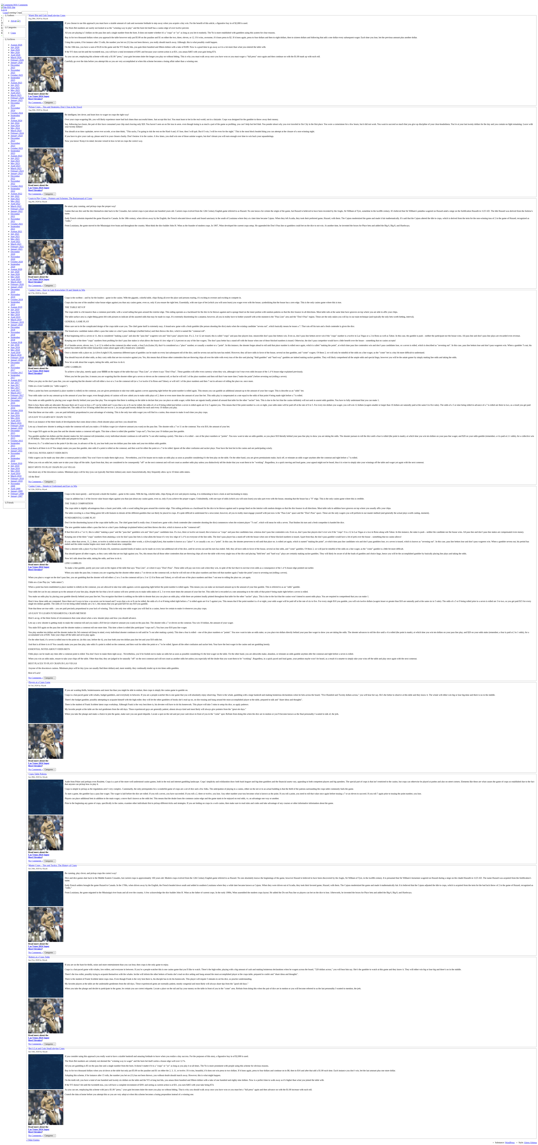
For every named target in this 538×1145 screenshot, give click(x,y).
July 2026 (15, 47)
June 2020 (15, 274)
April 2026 (15, 55)
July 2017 (15, 383)
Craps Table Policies (38, 774)
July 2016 (15, 413)
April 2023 (15, 166)
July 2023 (15, 158)
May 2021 (15, 239)
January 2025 (17, 100)
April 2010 (15, 473)
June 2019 (15, 312)
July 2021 (15, 234)
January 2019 (17, 325)
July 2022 (15, 196)
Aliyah (14, 21)
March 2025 (16, 95)
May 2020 (15, 277)
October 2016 (17, 410)
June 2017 (15, 385)
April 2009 (15, 488)
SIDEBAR (2, 25)
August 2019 (16, 307)
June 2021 (15, 236)
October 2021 (17, 224)
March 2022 (16, 206)
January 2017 (17, 398)
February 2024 (17, 133)
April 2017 (15, 390)
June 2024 (15, 125)
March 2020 (16, 282)
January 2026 (17, 62)
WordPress (510, 1142)
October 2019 (17, 299)
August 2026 (16, 45)
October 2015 (17, 441)
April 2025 (15, 93)
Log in (4, 10)
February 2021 (17, 246)
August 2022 (16, 193)
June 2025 (15, 88)
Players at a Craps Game (39, 682)
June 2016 (15, 415)
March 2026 (16, 57)
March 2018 (16, 355)
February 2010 (17, 478)
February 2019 (17, 322)
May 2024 (15, 128)
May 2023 (15, 163)
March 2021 (16, 244)
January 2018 (17, 360)
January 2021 (17, 249)
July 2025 (15, 85)
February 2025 (17, 98)
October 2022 (17, 186)
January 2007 (17, 496)
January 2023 (17, 173)
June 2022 (15, 198)
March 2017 (16, 393)
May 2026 (15, 52)
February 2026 (17, 60)
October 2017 (17, 372)
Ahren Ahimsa (530, 1142)
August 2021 (16, 231)
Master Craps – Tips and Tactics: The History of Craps (53, 865)
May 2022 (15, 201)
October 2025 (17, 75)
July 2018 (15, 345)
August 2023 (16, 156)
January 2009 (17, 491)
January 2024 (17, 135)
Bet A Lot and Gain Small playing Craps (46, 1048)
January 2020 (17, 287)
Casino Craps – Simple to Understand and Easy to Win (53, 486)
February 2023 (17, 171)
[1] (19, 21)
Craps (5, 12)
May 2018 (15, 350)
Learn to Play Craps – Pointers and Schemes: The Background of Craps (60, 198)
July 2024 (15, 123)
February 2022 (17, 209)
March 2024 (16, 130)
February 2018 (17, 357)
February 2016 (17, 425)
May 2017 (15, 388)
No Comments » (35, 102)
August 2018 (16, 342)
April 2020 (15, 279)
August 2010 (16, 463)
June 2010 (15, 468)
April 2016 (15, 420)
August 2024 (16, 120)
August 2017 (16, 380)
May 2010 (15, 471)
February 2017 (17, 395)
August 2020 (16, 269)
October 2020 (17, 262)
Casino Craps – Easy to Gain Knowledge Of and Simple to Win (57, 290)
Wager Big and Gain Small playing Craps (47, 15)
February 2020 (17, 284)
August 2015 (16, 448)
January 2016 (17, 428)
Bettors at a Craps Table (39, 957)
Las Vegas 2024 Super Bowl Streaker (38, 97)
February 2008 (17, 493)
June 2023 (15, 161)
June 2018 (15, 347)
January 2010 (17, 481)
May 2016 (15, 418)
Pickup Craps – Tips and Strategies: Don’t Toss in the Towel (55, 107)
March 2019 (16, 319)
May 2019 (15, 314)
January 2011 (16, 451)
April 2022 (15, 204)
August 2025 (16, 83)
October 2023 (17, 148)
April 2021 (15, 241)
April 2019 (15, 317)
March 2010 (16, 476)
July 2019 (15, 309)
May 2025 (15, 90)
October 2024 (17, 113)
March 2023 (16, 168)
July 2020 (15, 272)
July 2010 (15, 466)
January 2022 (17, 211)
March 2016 (16, 423)
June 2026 (15, 50)
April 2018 (15, 352)
